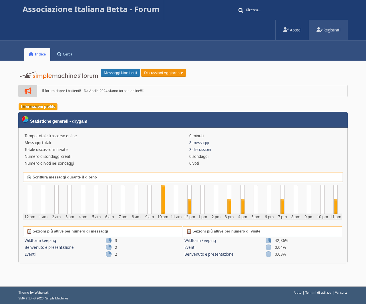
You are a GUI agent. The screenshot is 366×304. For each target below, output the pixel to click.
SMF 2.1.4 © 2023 (30, 298)
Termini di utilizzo (318, 292)
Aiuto (298, 292)
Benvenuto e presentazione (49, 247)
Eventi (30, 254)
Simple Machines (57, 298)
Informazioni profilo (38, 106)
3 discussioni (200, 149)
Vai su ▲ (341, 292)
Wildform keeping (40, 240)
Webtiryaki (42, 292)
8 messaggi (199, 142)
